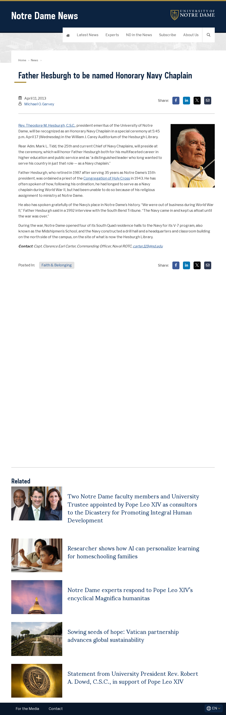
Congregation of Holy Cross (106, 178)
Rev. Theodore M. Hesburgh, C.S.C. (46, 125)
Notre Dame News (44, 15)
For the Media (27, 709)
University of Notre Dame (193, 15)
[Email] (207, 100)
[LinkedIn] (186, 100)
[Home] (68, 35)
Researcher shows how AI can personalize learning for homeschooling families (133, 552)
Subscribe (167, 35)
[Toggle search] (208, 35)
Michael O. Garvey (39, 104)
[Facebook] (175, 100)
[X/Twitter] (197, 100)
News (34, 60)
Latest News (87, 35)
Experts (112, 35)
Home (22, 60)
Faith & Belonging (56, 265)
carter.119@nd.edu (148, 246)
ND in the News (139, 35)
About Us (191, 35)
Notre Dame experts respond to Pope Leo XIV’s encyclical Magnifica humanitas (130, 593)
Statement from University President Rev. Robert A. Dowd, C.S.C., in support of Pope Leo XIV (133, 677)
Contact (56, 709)
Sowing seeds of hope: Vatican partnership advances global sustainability (123, 635)
